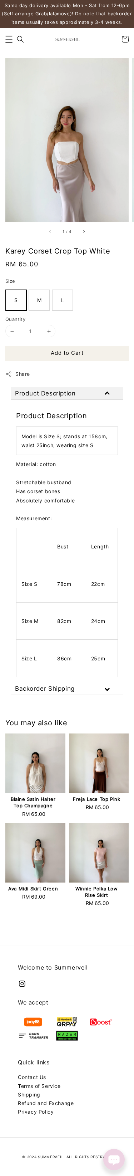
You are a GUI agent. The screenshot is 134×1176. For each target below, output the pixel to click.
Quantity (15, 319)
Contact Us (32, 1077)
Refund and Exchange (46, 1103)
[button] (9, 39)
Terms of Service (39, 1086)
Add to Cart (67, 352)
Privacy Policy (36, 1112)
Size (10, 281)
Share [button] (22, 374)
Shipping (29, 1094)
